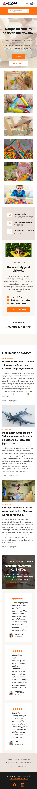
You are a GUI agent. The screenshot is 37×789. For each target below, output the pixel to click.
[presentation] (18, 416)
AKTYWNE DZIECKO (8, 358)
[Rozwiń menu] (27, 3)
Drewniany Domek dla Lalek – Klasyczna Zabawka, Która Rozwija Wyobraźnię (18, 365)
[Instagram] (22, 785)
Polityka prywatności (22, 759)
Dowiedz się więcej (10, 401)
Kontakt (10, 759)
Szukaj (27, 11)
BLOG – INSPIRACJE (18, 766)
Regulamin (10, 763)
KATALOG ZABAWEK (23, 763)
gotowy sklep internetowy (18, 779)
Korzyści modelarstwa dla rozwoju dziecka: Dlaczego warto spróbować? (17, 511)
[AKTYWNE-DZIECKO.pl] (11, 3)
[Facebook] (14, 785)
